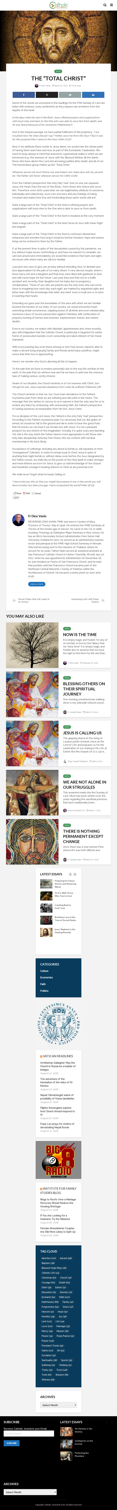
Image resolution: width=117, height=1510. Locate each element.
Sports (66, 1360)
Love (47, 1326)
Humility (48, 1316)
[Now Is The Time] (32, 644)
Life (60, 1321)
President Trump (52, 1345)
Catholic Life (50, 1273)
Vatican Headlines (58, 1056)
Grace (68, 1307)
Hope (63, 1311)
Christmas (49, 1277)
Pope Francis (65, 1336)
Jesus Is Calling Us (82, 732)
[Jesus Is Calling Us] (32, 743)
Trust (61, 1370)
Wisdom (61, 1375)
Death (64, 1282)
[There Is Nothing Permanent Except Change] (32, 841)
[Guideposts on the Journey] (46, 944)
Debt (46, 1287)
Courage (48, 1282)
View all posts (36, 584)
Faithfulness (50, 1302)
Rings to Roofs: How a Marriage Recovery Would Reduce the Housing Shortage (58, 1203)
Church (66, 1277)
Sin (60, 1350)
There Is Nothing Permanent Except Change (83, 836)
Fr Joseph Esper (74, 712)
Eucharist (48, 1297)
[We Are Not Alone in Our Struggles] (32, 792)
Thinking (65, 1365)
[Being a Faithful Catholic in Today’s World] (46, 920)
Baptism (48, 1263)
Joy (63, 1316)
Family (68, 1302)
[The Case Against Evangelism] (46, 883)
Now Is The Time (80, 634)
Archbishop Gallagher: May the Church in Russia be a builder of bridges (58, 1066)
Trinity (47, 1370)
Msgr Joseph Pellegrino (77, 761)
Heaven (48, 1311)
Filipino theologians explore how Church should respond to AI (57, 1111)
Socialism (49, 1355)
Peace (47, 1336)
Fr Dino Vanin (45, 86)
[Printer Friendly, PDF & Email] (27, 493)
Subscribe (11, 1443)
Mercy (47, 1331)
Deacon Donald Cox (76, 810)
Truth (46, 1375)
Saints (47, 1350)
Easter (60, 1287)
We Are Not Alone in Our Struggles (84, 785)
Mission (63, 1331)
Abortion (49, 1258)
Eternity (66, 1292)
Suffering (48, 1365)
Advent (66, 1258)
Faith (58, 71)
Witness (48, 1379)
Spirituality (49, 1360)
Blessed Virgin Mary (54, 1268)
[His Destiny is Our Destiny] (46, 932)
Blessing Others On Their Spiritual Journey (84, 688)
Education (49, 1292)
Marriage (63, 1326)
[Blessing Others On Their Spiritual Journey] (32, 694)
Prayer (48, 1341)
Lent (16, 497)
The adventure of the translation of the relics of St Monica (56, 1082)
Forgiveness (50, 1307)
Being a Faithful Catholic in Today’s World (64, 920)
